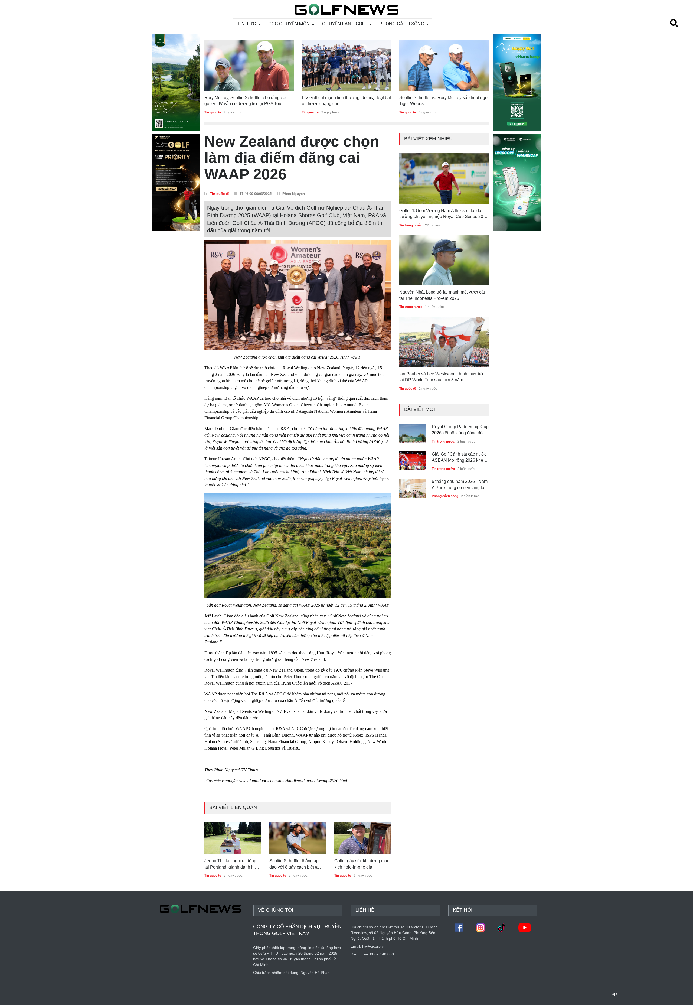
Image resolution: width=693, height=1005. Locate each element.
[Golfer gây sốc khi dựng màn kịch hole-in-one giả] (362, 838)
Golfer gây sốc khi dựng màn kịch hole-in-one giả (362, 863)
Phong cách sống (445, 496)
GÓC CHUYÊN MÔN (289, 24)
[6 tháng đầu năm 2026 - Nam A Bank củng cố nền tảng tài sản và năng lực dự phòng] (412, 486)
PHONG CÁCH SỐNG (401, 24)
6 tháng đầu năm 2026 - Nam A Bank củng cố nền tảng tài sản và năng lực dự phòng (460, 485)
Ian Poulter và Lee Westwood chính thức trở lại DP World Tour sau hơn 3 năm (441, 377)
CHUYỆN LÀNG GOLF (344, 24)
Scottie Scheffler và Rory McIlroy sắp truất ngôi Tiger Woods (444, 100)
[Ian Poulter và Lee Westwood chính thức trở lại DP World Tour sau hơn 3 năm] (444, 342)
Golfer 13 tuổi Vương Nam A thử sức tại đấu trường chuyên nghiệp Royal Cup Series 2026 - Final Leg (443, 214)
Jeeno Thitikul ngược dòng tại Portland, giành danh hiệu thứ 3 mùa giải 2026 (232, 864)
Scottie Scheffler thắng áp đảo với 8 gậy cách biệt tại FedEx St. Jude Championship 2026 (294, 864)
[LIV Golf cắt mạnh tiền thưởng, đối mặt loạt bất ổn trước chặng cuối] (346, 65)
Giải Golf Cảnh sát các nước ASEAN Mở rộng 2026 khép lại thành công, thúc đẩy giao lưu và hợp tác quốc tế (459, 457)
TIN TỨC (246, 24)
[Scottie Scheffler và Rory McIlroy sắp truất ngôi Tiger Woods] (444, 65)
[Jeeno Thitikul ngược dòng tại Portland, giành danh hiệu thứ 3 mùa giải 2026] (232, 838)
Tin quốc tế (212, 112)
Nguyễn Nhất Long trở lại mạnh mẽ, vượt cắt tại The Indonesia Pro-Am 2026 (442, 295)
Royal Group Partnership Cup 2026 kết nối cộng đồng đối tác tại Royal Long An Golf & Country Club (460, 430)
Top (613, 993)
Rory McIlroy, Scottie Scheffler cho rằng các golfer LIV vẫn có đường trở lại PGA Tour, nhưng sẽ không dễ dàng (245, 101)
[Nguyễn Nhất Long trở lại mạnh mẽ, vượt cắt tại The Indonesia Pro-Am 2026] (444, 260)
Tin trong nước (410, 225)
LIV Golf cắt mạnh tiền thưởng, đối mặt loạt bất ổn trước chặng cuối (346, 100)
